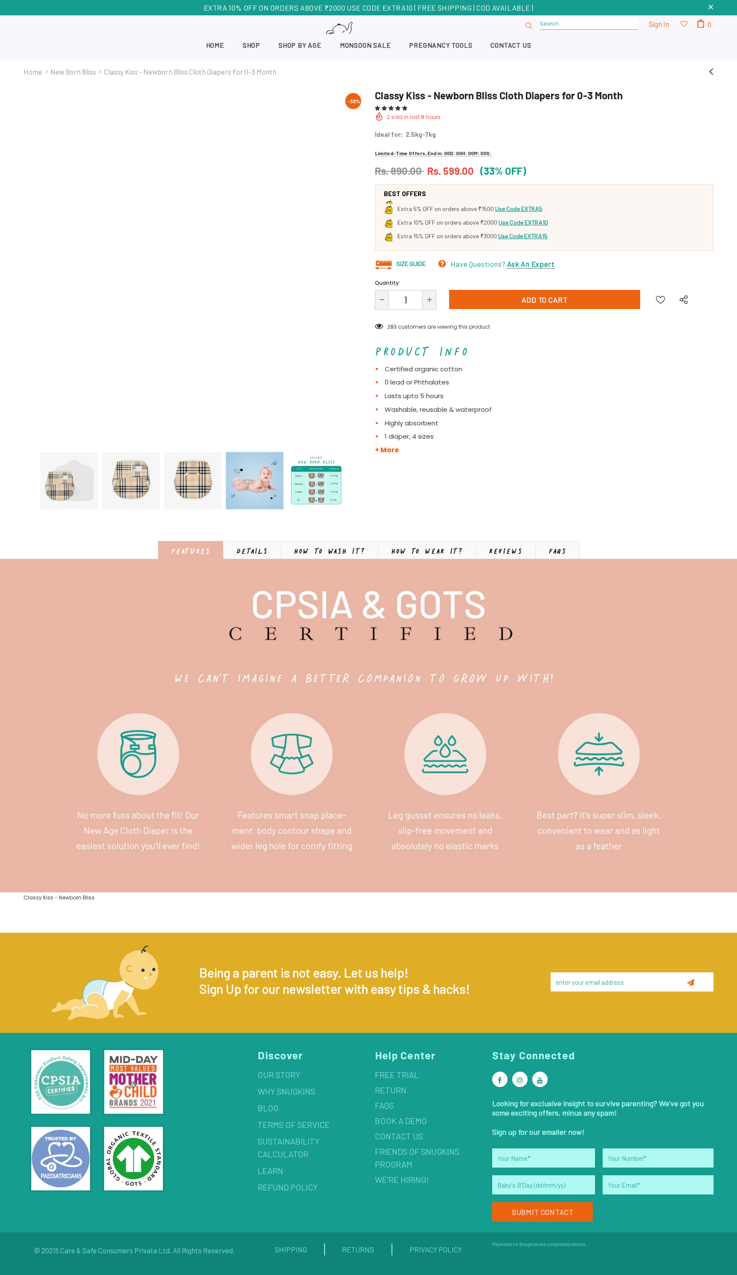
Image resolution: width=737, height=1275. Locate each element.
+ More (387, 450)
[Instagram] (520, 1079)
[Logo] (368, 37)
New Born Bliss (73, 71)
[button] (392, 108)
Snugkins (528, 1244)
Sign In (659, 24)
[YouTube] (540, 1079)
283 (392, 326)
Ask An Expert (531, 264)
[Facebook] (500, 1079)
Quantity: (387, 282)
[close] (710, 7)
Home (32, 71)
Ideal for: (389, 134)
